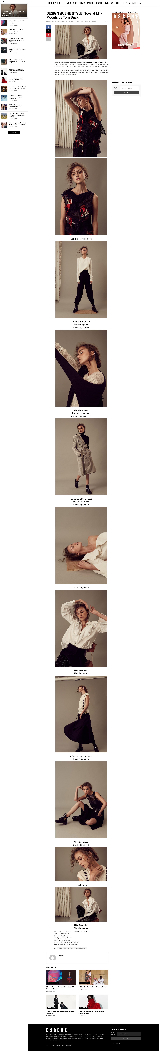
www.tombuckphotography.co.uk (80, 931)
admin (61, 956)
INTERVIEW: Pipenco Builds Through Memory (16, 30)
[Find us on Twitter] (123, 3)
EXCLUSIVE (99, 3)
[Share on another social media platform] (48, 39)
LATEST (69, 3)
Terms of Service (62, 1040)
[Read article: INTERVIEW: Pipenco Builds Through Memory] (93, 977)
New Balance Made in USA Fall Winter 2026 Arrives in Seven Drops (17, 40)
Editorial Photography (61, 21)
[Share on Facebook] (48, 27)
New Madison (92, 21)
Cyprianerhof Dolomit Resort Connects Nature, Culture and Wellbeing (16, 115)
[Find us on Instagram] (126, 3)
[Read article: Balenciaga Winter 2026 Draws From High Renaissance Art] (93, 1002)
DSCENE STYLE (62, 948)
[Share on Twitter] (48, 31)
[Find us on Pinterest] (129, 3)
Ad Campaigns (51, 1007)
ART (112, 3)
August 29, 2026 (51, 991)
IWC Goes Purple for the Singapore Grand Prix (15, 105)
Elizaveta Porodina (53, 983)
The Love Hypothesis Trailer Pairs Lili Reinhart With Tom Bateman (17, 123)
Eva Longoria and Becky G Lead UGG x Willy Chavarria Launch (17, 87)
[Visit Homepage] (54, 3)
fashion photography (80, 948)
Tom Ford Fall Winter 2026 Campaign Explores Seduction (17, 69)
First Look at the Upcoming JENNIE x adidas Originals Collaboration (16, 97)
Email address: (116, 88)
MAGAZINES (90, 3)
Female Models (85, 21)
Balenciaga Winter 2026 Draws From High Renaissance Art (17, 78)
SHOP (117, 3)
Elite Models (71, 21)
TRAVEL (106, 3)
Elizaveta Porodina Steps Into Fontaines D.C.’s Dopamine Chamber (16, 22)
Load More (14, 132)
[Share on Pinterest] (48, 35)
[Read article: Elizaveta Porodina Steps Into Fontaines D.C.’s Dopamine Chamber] (61, 977)
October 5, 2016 (50, 21)
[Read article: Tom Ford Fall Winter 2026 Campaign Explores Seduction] (61, 1002)
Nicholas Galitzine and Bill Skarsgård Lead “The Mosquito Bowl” (17, 61)
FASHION (75, 3)
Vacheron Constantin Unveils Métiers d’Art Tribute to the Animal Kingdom (17, 49)
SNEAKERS (82, 3)
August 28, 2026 (83, 989)
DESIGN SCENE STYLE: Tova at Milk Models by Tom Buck (13, 12)
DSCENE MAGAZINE (84, 983)
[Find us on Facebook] (111, 1043)
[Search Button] (140, 3)
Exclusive (77, 21)
